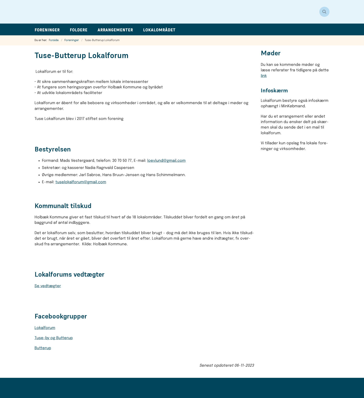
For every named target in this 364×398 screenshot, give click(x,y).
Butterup (43, 348)
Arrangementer (115, 30)
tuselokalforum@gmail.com (80, 182)
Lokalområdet (159, 30)
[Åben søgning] (324, 12)
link (264, 76)
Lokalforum (45, 328)
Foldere (78, 30)
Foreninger (47, 30)
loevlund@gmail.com (166, 161)
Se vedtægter (48, 286)
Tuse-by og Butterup (54, 338)
